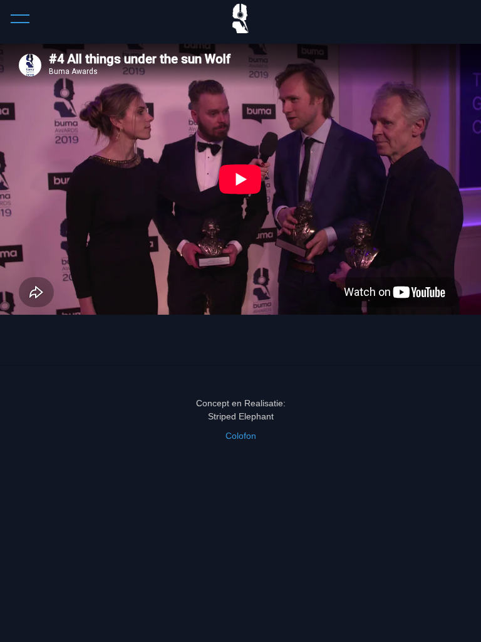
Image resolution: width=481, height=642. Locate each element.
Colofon (240, 436)
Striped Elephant (241, 416)
